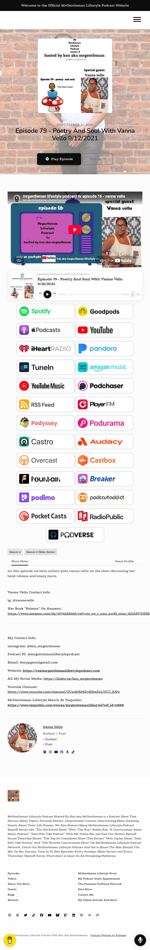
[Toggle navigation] (137, 20)
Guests (12, 889)
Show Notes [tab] (20, 561)
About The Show (19, 884)
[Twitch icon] (66, 915)
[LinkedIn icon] (74, 915)
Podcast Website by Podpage (108, 935)
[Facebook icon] (42, 915)
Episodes (14, 873)
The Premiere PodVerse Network (100, 884)
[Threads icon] (18, 915)
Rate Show (85, 889)
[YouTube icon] (50, 915)
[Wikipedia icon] (82, 915)
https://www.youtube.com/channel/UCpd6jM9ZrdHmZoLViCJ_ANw (64, 691)
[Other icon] (98, 915)
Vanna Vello (52, 727)
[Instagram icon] (10, 915)
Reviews (13, 900)
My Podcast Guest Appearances (99, 878)
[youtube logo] (56, 752)
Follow (96, 159)
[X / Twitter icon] (26, 915)
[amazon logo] (67, 752)
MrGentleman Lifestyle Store (97, 873)
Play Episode (62, 159)
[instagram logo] (50, 752)
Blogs (11, 895)
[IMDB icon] (90, 915)
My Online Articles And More (97, 900)
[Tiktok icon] (34, 915)
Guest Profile (124, 561)
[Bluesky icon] (58, 915)
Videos (12, 878)
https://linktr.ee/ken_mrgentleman (73, 678)
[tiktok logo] (73, 752)
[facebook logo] (62, 752)
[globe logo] (45, 752)
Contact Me (85, 895)
